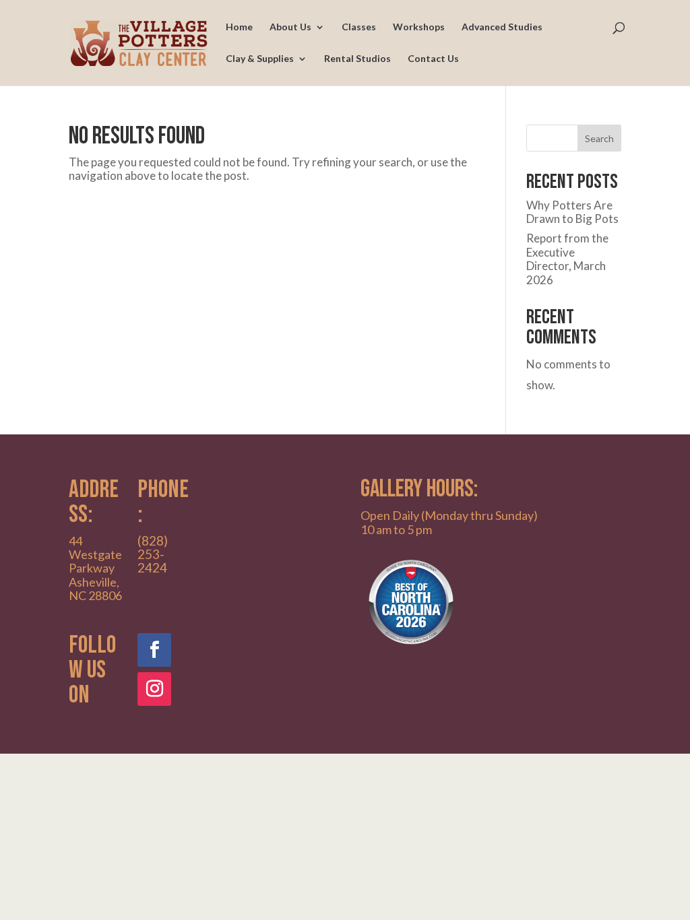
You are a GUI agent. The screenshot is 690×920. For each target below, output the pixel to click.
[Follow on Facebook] (154, 650)
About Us (290, 27)
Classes (359, 27)
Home (239, 27)
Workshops (419, 27)
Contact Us (433, 59)
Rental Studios (357, 59)
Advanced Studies (502, 27)
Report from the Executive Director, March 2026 (567, 258)
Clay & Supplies (260, 59)
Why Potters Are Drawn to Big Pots (572, 212)
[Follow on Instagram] (154, 689)
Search (599, 138)
